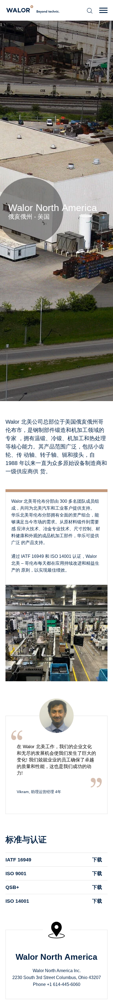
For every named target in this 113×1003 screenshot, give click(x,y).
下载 (97, 860)
